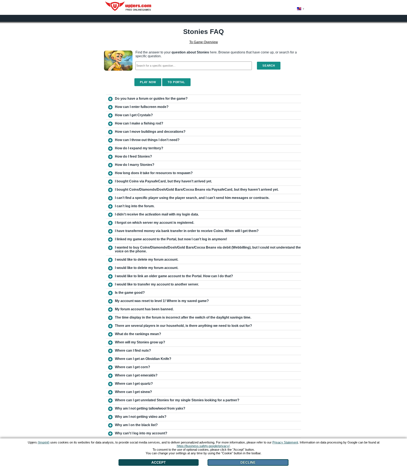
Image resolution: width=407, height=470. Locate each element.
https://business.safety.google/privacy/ (203, 446)
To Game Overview (203, 42)
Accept (158, 462)
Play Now (148, 82)
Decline (248, 462)
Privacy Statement (285, 442)
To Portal (176, 82)
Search (268, 65)
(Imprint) (43, 442)
